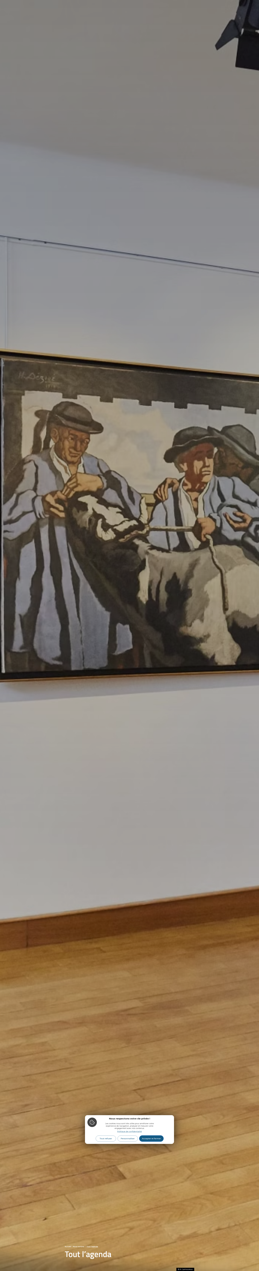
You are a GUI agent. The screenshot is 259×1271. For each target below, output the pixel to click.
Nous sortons (78, 1247)
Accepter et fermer (151, 1138)
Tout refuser (106, 1138)
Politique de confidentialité (129, 1131)
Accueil (68, 1247)
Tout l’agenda (92, 1247)
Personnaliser (128, 1138)
